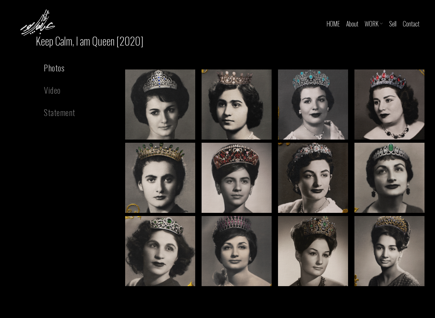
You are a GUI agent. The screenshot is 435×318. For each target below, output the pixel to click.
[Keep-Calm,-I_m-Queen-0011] (313, 251)
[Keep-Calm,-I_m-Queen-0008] (389, 178)
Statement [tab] (59, 112)
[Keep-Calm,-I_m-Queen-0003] (313, 104)
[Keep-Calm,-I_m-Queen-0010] (237, 251)
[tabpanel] (275, 179)
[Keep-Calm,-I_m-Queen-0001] (160, 104)
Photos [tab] (54, 67)
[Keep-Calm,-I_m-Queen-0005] (160, 178)
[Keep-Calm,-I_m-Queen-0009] (160, 251)
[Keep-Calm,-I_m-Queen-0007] (313, 178)
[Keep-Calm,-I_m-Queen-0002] (237, 104)
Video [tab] (52, 90)
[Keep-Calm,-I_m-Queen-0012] (389, 251)
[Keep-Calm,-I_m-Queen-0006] (237, 178)
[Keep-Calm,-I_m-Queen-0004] (389, 104)
